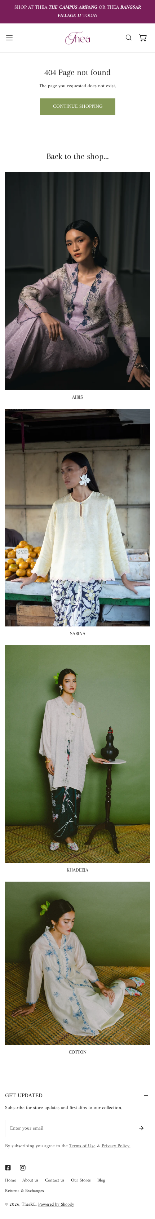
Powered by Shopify (56, 1205)
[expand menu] (9, 37)
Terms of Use (82, 1146)
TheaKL (29, 1205)
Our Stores (81, 1180)
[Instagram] (22, 1168)
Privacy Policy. (116, 1146)
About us (30, 1180)
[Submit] (141, 1128)
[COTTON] (77, 963)
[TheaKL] (77, 37)
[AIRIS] (77, 281)
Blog (101, 1180)
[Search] (128, 38)
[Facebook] (7, 1168)
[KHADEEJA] (77, 754)
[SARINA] (77, 518)
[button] (143, 38)
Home (10, 1180)
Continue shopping (77, 106)
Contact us (55, 1180)
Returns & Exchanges (24, 1191)
